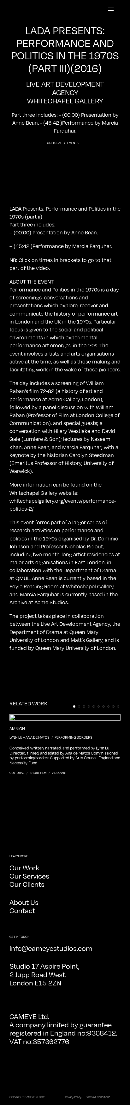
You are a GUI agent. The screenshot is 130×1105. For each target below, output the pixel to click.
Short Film (38, 772)
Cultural (54, 143)
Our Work (24, 867)
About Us (23, 902)
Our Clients (26, 884)
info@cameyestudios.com (50, 948)
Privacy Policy (73, 1097)
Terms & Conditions (98, 1097)
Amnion (17, 728)
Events (73, 143)
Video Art (59, 772)
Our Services (29, 875)
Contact (22, 910)
